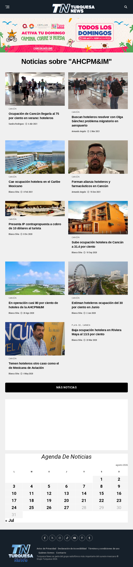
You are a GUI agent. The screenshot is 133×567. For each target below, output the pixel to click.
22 (101, 500)
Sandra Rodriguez (16, 124)
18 (31, 500)
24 (14, 507)
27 (66, 507)
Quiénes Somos (46, 553)
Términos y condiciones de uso (103, 548)
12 (49, 493)
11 (31, 493)
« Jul (9, 520)
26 (49, 507)
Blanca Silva (14, 192)
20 (66, 500)
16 (119, 493)
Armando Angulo (79, 131)
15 (101, 493)
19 (49, 500)
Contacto (61, 553)
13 (66, 493)
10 (14, 493)
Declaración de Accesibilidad (72, 548)
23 (119, 500)
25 (31, 507)
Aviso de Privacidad (46, 548)
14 (84, 493)
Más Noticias (66, 387)
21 (84, 500)
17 (14, 500)
